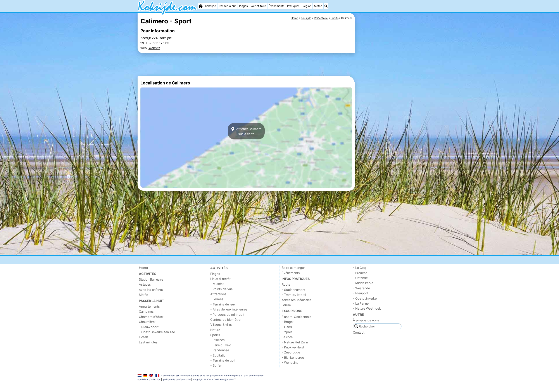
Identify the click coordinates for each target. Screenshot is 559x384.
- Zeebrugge (291, 352)
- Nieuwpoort (149, 327)
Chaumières (147, 322)
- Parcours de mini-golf (227, 314)
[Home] (201, 6)
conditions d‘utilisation (149, 379)
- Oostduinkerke (365, 298)
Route (286, 284)
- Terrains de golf (222, 360)
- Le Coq (359, 267)
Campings (146, 311)
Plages (243, 6)
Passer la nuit (227, 6)
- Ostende (360, 278)
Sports (215, 335)
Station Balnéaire (151, 279)
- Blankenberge (293, 357)
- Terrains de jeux (223, 304)
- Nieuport (360, 293)
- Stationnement (293, 289)
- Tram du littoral (294, 295)
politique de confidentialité (177, 379)
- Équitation (218, 355)
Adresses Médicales (296, 300)
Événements (277, 6)
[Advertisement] (388, 113)
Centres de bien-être (225, 319)
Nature (215, 330)
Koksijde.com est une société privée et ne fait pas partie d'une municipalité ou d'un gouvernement (212, 375)
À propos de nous (366, 320)
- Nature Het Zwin (295, 342)
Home (143, 267)
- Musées (217, 284)
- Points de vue (221, 289)
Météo (318, 6)
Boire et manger (293, 267)
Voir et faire (258, 6)
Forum (286, 305)
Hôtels (143, 337)
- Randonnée (219, 350)
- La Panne (361, 303)
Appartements (149, 306)
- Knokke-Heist (293, 347)
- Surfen (216, 365)
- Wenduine (290, 362)
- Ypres (287, 332)
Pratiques (293, 6)
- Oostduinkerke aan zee (157, 332)
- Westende (361, 288)
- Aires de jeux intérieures (228, 309)
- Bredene (360, 273)
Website (154, 48)
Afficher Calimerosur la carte (248, 131)
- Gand (287, 327)
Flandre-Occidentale (296, 317)
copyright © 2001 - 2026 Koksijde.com (213, 379)
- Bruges (288, 322)
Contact (358, 332)
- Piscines (217, 340)
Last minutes (148, 342)
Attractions (218, 294)
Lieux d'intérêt (220, 279)
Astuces (145, 284)
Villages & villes (221, 324)
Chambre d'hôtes (151, 317)
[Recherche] (326, 6)
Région (306, 6)
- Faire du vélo (220, 345)
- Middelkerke (363, 283)
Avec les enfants (151, 289)
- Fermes (216, 299)
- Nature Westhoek (367, 308)
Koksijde (210, 6)
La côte (287, 337)
